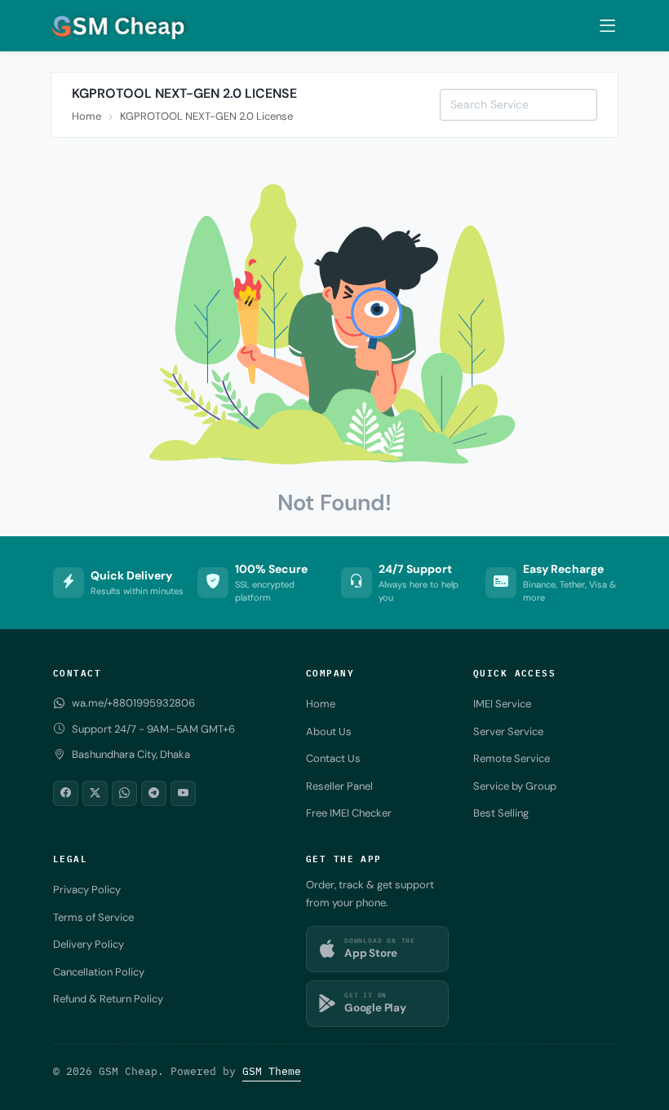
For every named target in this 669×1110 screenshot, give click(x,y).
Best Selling (501, 813)
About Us (329, 731)
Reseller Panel (339, 786)
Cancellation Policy (98, 972)
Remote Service (511, 758)
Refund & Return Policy (108, 999)
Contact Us (333, 758)
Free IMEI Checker (349, 813)
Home (86, 116)
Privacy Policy (87, 889)
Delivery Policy (88, 944)
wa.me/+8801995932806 (133, 703)
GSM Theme (271, 1071)
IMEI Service (502, 704)
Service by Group (514, 786)
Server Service (508, 731)
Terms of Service (93, 917)
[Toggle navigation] (607, 26)
